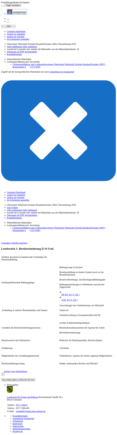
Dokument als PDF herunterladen (22, 52)
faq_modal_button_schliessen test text (18, 380)
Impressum (17, 423)
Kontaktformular (14, 54)
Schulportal (18, 421)
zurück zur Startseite (16, 34)
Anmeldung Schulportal (23, 418)
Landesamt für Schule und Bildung (22, 397)
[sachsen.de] (1, 5)
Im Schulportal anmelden (18, 39)
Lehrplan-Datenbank (16, 31)
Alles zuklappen (30, 46)
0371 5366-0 (21, 405)
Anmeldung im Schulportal (61, 72)
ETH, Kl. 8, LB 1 (69, 300)
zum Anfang (12, 207)
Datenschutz (18, 426)
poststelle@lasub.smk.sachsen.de (31, 411)
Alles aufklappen (15, 46)
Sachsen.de (18, 431)
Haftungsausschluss (21, 429)
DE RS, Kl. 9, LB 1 (70, 294)
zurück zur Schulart (15, 36)
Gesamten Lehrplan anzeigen (14, 243)
